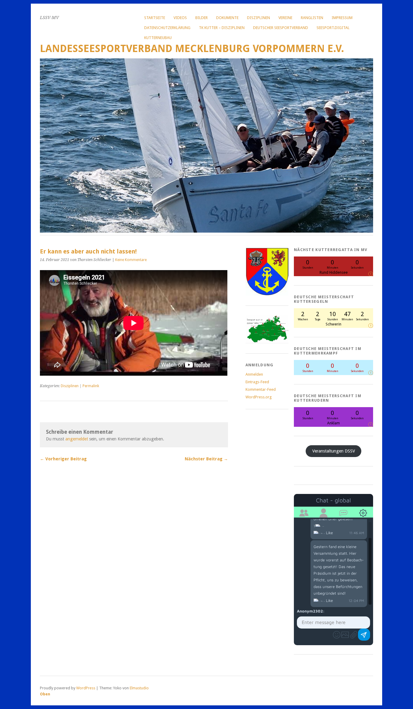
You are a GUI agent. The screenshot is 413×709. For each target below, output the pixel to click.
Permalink (91, 386)
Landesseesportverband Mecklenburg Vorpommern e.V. (192, 48)
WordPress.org (259, 397)
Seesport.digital (333, 27)
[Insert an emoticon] (337, 635)
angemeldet (76, 438)
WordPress (85, 688)
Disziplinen (258, 17)
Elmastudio (139, 688)
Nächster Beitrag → (206, 458)
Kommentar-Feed (261, 389)
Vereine (285, 17)
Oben (45, 694)
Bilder (201, 17)
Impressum (342, 17)
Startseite (154, 17)
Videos (180, 17)
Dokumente (227, 17)
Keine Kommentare (131, 260)
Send (364, 635)
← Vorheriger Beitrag (63, 458)
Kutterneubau (158, 37)
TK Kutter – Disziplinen (222, 27)
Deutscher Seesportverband (280, 27)
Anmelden (254, 374)
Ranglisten (312, 17)
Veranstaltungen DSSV (333, 451)
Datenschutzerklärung (167, 27)
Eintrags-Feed (257, 382)
